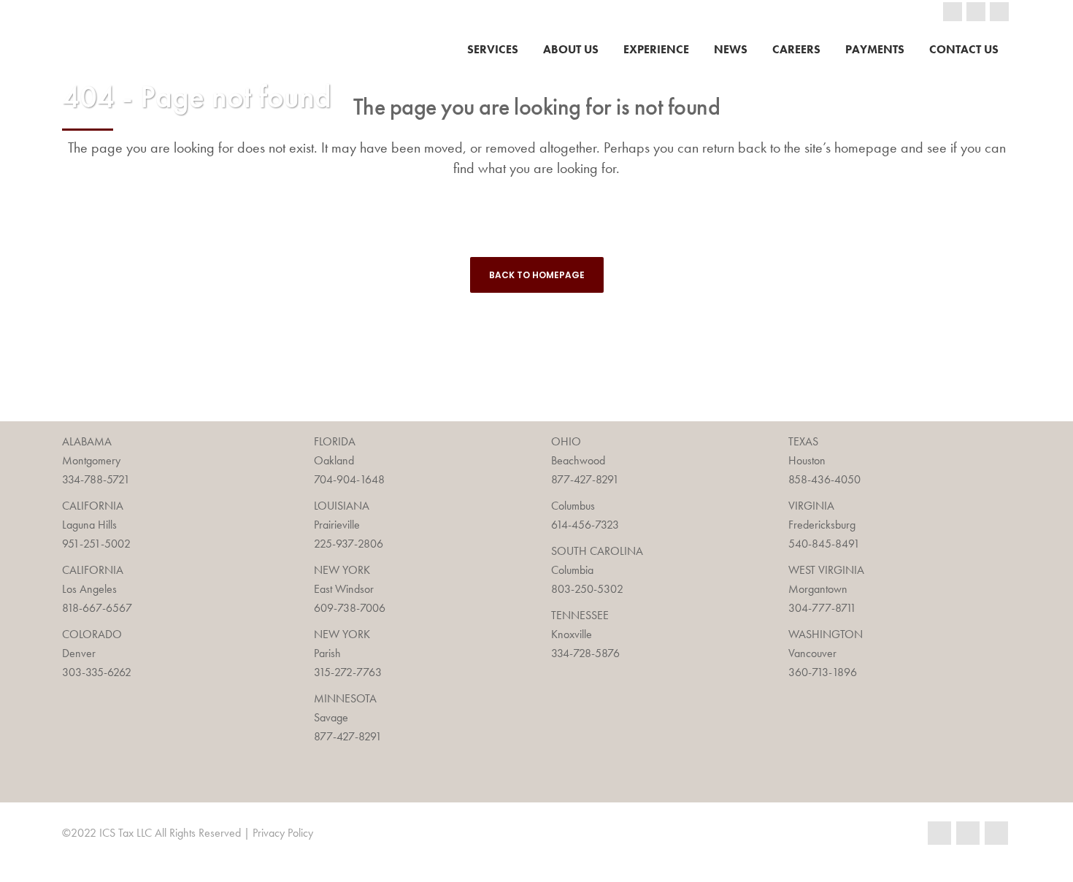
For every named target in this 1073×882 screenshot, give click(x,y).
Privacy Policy (283, 832)
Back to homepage (537, 275)
